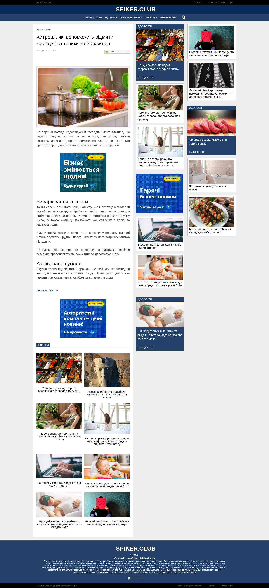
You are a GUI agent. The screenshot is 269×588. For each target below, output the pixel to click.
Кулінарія (126, 17)
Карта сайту (227, 586)
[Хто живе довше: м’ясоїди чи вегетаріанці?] (211, 135)
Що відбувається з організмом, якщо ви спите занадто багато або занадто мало (160, 335)
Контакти (198, 2)
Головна (39, 30)
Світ (99, 17)
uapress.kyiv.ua (47, 290)
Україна (89, 17)
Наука (138, 17)
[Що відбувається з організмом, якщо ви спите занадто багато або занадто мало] (160, 326)
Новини (43, 345)
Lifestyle (151, 17)
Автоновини (168, 17)
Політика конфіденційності (221, 2)
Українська (113, 52)
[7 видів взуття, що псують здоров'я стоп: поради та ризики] (160, 60)
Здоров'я (111, 17)
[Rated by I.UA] (134, 579)
